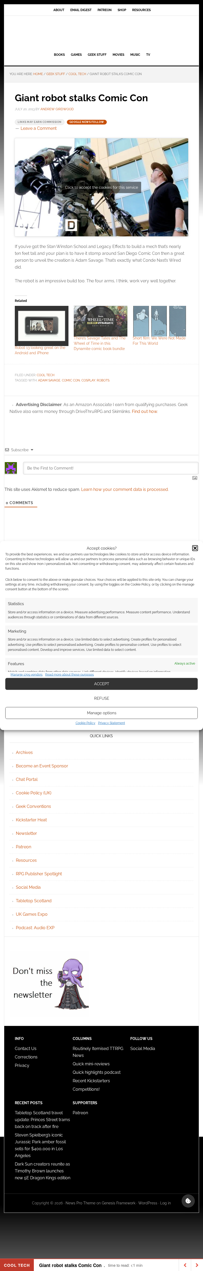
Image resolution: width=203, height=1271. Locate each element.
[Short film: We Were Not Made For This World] (159, 321)
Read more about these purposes (69, 674)
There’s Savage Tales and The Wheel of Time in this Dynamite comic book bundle (100, 343)
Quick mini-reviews (91, 1063)
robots (103, 380)
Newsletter (26, 833)
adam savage (49, 380)
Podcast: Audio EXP (35, 927)
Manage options (101, 713)
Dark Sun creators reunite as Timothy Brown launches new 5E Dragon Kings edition (42, 1171)
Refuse (101, 698)
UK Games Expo (32, 914)
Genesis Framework (118, 1203)
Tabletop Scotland (34, 900)
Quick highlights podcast (97, 1072)
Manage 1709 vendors (27, 674)
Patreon (23, 846)
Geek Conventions (33, 806)
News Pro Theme (80, 1203)
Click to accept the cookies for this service (101, 187)
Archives (24, 752)
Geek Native (101, 33)
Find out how (144, 411)
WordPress (147, 1203)
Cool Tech (45, 375)
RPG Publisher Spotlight (39, 873)
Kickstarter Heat (31, 819)
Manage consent (188, 1201)
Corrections (26, 1057)
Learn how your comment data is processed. (125, 489)
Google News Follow (87, 122)
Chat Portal (27, 779)
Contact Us (25, 1048)
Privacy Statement (111, 723)
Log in (165, 1203)
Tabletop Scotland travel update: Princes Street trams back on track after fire (42, 1119)
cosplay (88, 380)
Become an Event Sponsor (42, 765)
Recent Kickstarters (92, 1080)
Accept (101, 683)
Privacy (22, 1065)
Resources (26, 860)
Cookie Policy (85, 723)
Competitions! (86, 1089)
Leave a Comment (39, 128)
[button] (195, 548)
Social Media (28, 887)
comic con (71, 380)
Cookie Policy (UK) (33, 792)
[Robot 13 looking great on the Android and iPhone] (41, 326)
